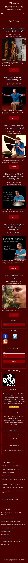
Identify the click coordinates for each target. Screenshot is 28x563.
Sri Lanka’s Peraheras (7, 538)
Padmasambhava (7, 496)
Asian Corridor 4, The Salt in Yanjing (12, 487)
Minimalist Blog (9, 560)
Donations (14, 389)
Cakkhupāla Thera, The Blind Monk (11, 528)
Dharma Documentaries (15, 36)
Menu (25, 13)
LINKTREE (14, 438)
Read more (14, 70)
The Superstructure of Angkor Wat (11, 541)
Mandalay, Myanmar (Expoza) (10, 499)
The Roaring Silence (8, 472)
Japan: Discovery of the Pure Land (12, 484)
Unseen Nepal (6, 475)
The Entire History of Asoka (9, 518)
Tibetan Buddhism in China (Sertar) (12, 469)
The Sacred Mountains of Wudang (11, 465)
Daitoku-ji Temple (6, 534)
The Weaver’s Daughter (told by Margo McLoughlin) (14, 227)
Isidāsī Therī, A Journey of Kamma (11, 521)
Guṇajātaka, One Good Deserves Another (13, 524)
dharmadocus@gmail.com (11, 420)
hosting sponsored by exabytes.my (14, 450)
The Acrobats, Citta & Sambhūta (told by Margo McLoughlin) (14, 176)
